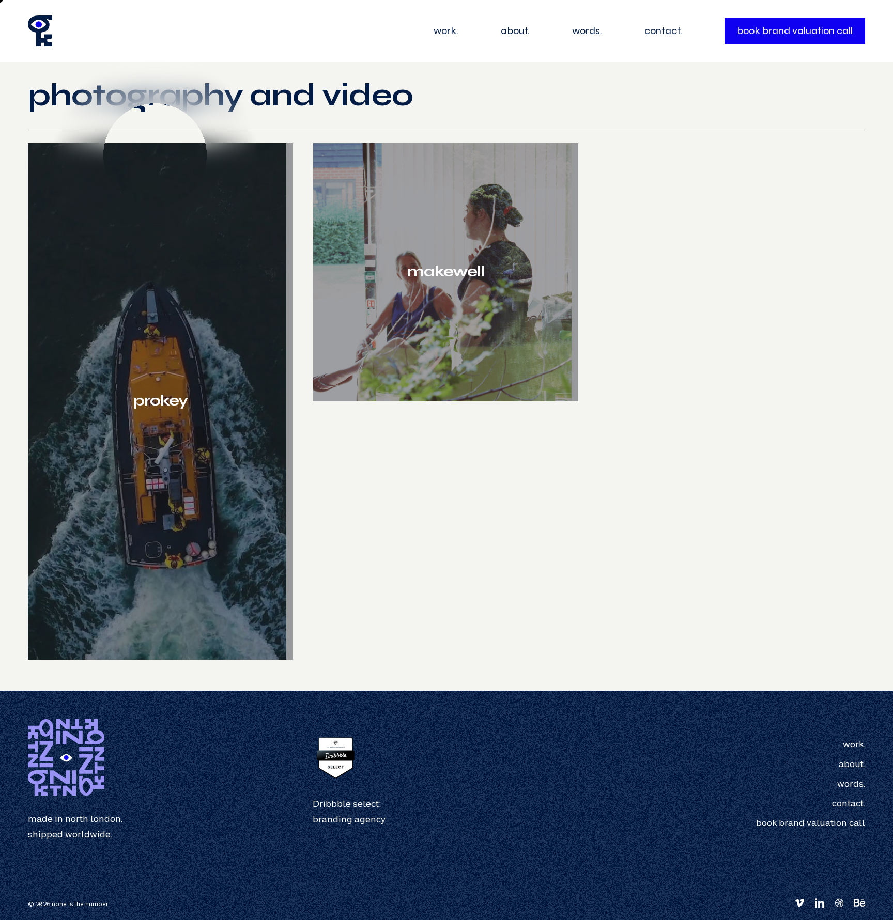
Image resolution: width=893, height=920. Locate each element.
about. (852, 764)
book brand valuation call (810, 823)
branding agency (349, 819)
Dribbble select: (347, 803)
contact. (848, 803)
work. (854, 744)
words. (851, 783)
